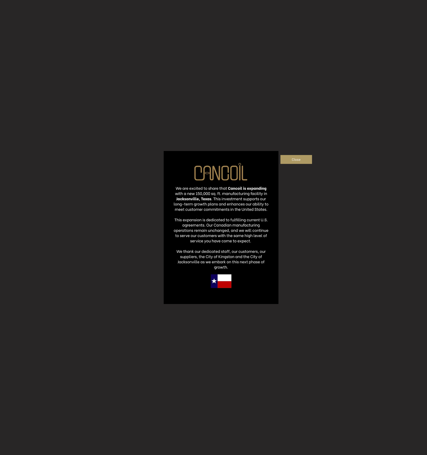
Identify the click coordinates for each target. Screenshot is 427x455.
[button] (296, 159)
